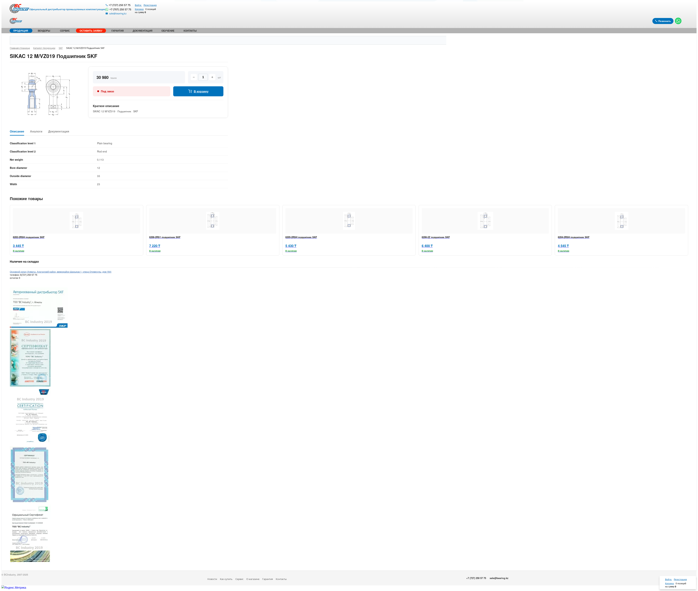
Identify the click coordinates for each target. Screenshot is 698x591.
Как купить (226, 579)
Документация (58, 131)
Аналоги (36, 131)
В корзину (201, 91)
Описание (17, 131)
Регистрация (150, 5)
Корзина (139, 9)
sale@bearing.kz (499, 578)
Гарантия (267, 579)
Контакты (281, 579)
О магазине (252, 579)
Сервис (239, 579)
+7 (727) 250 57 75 (120, 5)
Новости (212, 579)
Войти (138, 5)
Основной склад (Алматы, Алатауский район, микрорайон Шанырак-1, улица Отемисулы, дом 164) (60, 271)
